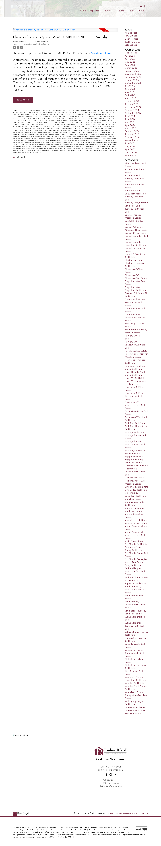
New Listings (131, 36)
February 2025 (132, 101)
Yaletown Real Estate (135, 708)
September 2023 (133, 141)
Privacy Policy (112, 813)
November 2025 (133, 77)
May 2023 (130, 147)
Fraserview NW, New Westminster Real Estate (135, 396)
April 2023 (130, 150)
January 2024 (132, 134)
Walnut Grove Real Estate (34, 148)
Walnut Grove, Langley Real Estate (56, 148)
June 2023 (130, 144)
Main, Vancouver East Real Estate (42, 136)
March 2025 (131, 98)
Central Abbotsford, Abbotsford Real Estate (59, 114)
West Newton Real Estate (77, 148)
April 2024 (130, 125)
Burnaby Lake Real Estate (45, 112)
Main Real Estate (24, 136)
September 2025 (133, 83)
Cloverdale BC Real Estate (30, 118)
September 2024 (133, 113)
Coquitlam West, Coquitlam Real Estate (101, 118)
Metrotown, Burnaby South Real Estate (67, 136)
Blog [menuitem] (132, 11)
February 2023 (132, 156)
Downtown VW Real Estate (79, 120)
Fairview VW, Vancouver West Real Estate (97, 122)
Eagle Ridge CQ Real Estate (27, 122)
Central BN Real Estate (83, 114)
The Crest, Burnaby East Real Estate (35, 44)
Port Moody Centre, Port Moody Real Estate (76, 140)
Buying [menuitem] (108, 11)
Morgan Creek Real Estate (91, 136)
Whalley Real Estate (20, 150)
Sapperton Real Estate (68, 142)
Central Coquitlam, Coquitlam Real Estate (27, 116)
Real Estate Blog (132, 42)
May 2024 (130, 122)
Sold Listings (131, 45)
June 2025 (130, 89)
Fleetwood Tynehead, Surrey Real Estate (91, 124)
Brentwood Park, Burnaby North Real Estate (78, 110)
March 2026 (131, 68)
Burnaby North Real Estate (93, 112)
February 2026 (132, 71)
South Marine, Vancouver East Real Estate (36, 144)
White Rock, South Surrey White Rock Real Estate (68, 150)
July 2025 (130, 86)
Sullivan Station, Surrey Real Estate (38, 146)
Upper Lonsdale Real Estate (85, 146)
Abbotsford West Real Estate (32, 110)
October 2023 (132, 137)
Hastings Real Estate (45, 130)
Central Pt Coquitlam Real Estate (74, 116)
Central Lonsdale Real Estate (52, 116)
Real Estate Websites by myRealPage (133, 813)
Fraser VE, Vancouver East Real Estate (59, 126)
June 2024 (130, 119)
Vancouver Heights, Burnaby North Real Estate (134, 653)
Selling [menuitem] (121, 11)
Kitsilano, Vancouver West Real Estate (46, 134)
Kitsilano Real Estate (25, 134)
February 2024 (132, 131)
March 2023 (131, 153)
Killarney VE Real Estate (82, 132)
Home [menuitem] (83, 11)
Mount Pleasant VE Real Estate (39, 138)
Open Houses (131, 39)
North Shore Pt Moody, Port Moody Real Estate (100, 138)
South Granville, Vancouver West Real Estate (92, 142)
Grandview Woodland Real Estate (84, 128)
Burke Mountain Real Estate (103, 110)
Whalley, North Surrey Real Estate (39, 150)
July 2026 (130, 56)
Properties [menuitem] (94, 11)
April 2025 (130, 95)
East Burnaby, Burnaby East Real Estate (51, 122)
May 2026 (130, 62)
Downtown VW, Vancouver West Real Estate (135, 318)
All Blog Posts (131, 33)
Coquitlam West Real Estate (77, 118)
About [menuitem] (141, 11)
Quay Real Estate (98, 140)
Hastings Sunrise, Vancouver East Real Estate (89, 130)
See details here (101, 53)
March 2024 (131, 128)
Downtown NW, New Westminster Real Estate (53, 120)
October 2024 (132, 110)
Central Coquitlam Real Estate (102, 114)
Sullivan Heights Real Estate (88, 144)
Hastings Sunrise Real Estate (63, 130)
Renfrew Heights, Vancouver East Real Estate (135, 571)
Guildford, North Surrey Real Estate (25, 130)
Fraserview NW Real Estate (82, 126)
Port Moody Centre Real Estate (49, 140)
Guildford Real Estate (104, 128)
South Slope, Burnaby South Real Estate (64, 144)
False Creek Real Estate (136, 351)
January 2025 (132, 104)
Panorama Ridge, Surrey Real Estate (25, 140)
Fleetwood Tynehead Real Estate (66, 124)
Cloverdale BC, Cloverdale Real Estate (53, 118)
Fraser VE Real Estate (38, 126)
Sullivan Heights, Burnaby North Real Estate (134, 626)
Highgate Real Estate (39, 132)
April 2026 (130, 65)
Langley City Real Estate (68, 134)
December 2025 (133, 74)
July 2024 (130, 116)
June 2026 (130, 59)
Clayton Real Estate (93, 116)
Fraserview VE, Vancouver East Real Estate (36, 128)
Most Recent (131, 53)
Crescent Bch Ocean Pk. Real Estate (25, 120)
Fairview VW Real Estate (74, 122)
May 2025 (130, 92)
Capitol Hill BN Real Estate (34, 114)
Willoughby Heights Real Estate (96, 150)
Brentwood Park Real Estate (52, 110)
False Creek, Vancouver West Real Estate (40, 124)
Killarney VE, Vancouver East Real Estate (135, 472)
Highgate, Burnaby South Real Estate (60, 132)
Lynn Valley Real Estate (85, 134)
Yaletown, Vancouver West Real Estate (31, 152)
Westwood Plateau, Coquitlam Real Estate (101, 148)
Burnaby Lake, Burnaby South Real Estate (69, 112)
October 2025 (132, 80)
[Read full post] (65, 31)
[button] (106, 774)
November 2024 (133, 107)
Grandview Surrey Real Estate (61, 128)
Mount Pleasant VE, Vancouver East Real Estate (67, 138)
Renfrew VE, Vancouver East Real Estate (45, 142)
